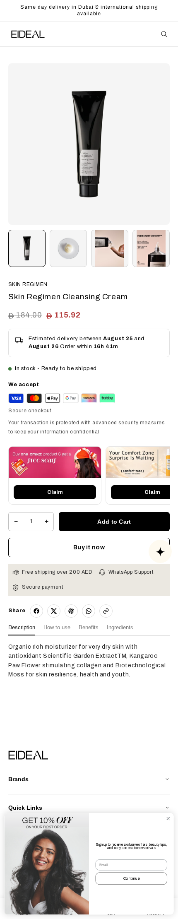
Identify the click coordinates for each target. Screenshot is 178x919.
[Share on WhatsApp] (88, 611)
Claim (55, 492)
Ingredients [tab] (120, 627)
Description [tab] (21, 627)
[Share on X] (53, 611)
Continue (131, 879)
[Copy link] (106, 611)
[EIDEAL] (27, 34)
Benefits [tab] (89, 627)
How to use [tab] (56, 627)
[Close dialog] (168, 818)
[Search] (163, 33)
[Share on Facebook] (36, 611)
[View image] (27, 248)
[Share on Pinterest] (71, 611)
